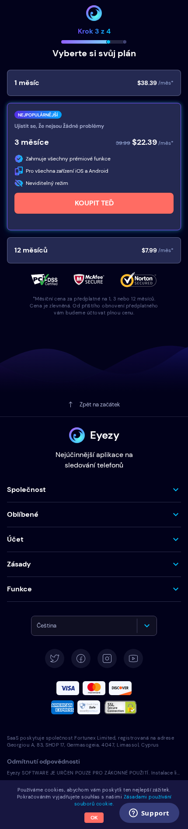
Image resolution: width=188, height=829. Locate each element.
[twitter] (54, 658)
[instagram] (107, 658)
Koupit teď (94, 203)
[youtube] (133, 658)
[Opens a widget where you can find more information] (149, 814)
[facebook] (81, 658)
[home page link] (94, 13)
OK (94, 817)
